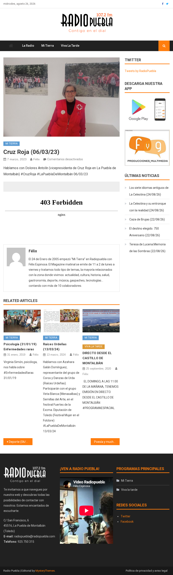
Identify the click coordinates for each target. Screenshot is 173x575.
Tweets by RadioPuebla (140, 71)
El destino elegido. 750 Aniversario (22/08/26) (144, 232)
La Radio (28, 45)
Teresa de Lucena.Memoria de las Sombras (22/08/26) (147, 248)
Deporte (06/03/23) (20, 441)
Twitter (125, 516)
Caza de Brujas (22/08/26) (147, 219)
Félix (36, 159)
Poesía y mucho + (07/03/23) (107, 441)
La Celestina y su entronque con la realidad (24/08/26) (147, 207)
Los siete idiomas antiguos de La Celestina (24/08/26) (149, 191)
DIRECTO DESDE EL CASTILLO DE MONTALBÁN (97, 358)
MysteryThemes (45, 570)
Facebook (127, 521)
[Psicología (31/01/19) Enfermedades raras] (22, 320)
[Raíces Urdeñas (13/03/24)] (61, 320)
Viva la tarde (70, 45)
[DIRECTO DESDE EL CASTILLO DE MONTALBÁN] (101, 320)
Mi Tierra (47, 45)
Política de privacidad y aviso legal (147, 570)
